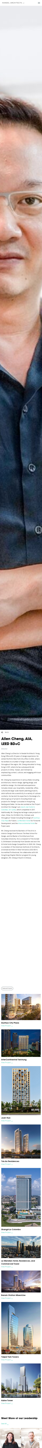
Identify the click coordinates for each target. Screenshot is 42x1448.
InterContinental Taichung (13, 1060)
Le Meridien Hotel (23, 821)
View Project (6, 1025)
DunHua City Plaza (10, 1023)
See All (4, 1424)
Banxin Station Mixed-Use (13, 1295)
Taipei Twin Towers (10, 1357)
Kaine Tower (7, 1401)
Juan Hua (5, 1118)
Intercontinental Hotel (26, 823)
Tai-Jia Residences (10, 1161)
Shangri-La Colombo (11, 1230)
